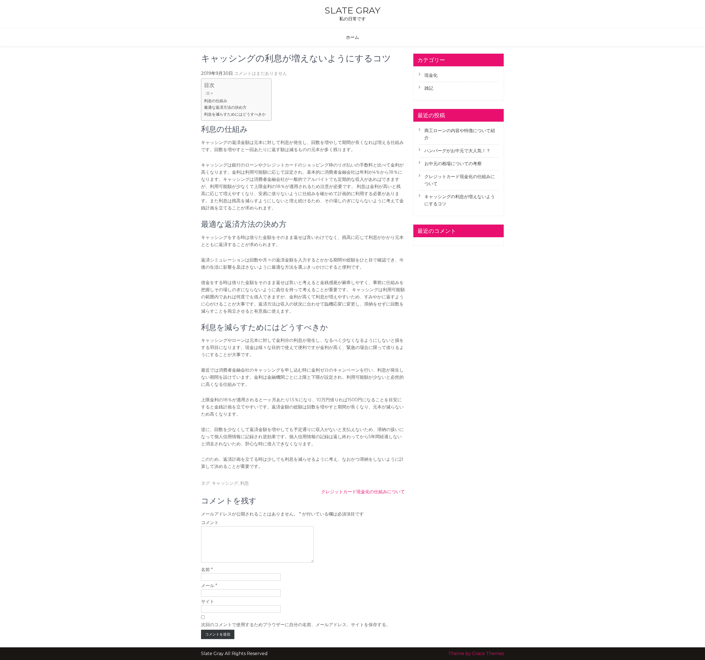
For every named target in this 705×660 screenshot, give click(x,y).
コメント (210, 522)
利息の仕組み (215, 100)
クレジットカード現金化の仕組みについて (363, 491)
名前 (207, 569)
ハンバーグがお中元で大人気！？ (457, 150)
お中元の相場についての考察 (453, 163)
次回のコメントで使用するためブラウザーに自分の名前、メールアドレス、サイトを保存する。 (296, 624)
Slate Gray (352, 10)
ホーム (352, 37)
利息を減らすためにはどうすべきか (235, 114)
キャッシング (225, 483)
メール (209, 585)
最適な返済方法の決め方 (225, 107)
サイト (207, 601)
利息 (244, 483)
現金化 (431, 75)
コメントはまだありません (260, 73)
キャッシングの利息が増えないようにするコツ (459, 200)
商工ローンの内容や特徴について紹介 (459, 134)
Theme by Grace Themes (476, 653)
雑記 (428, 88)
